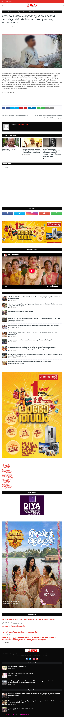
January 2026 (6, 472)
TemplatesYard (12, 714)
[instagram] (32, 213)
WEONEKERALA (25, 714)
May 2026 (5, 467)
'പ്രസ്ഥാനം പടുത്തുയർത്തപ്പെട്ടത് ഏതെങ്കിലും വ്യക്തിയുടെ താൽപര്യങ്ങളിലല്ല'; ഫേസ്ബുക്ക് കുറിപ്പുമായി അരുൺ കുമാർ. (35, 304)
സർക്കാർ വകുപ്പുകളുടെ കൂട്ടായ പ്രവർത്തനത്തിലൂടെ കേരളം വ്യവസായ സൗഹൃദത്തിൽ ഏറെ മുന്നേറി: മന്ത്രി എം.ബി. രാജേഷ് (35, 355)
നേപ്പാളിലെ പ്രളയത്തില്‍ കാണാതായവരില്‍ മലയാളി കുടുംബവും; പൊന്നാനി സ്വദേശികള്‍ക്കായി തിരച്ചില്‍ (29, 362)
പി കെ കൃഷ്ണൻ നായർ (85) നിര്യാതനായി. (9, 150)
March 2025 (6, 485)
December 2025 (7, 474)
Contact (10, 1)
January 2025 (6, 488)
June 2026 (6, 466)
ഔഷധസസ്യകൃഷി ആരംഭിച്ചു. (14, 626)
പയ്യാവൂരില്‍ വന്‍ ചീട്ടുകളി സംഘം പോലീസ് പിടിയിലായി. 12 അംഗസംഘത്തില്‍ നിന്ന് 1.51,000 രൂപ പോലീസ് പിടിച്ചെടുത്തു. (34, 319)
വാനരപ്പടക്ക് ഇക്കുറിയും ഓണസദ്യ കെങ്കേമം (20, 311)
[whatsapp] (56, 213)
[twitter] (19, 213)
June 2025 (6, 481)
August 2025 (6, 479)
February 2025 (7, 486)
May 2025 (5, 482)
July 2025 (5, 480)
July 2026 (6, 465)
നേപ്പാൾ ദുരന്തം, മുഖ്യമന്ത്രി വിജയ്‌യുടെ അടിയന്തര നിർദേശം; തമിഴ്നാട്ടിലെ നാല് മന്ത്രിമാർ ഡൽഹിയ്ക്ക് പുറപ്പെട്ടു (33, 326)
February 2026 (7, 471)
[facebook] (7, 213)
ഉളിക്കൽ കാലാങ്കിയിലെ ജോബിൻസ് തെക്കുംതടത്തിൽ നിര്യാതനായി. (29, 620)
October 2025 (6, 476)
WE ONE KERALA (7, 26)
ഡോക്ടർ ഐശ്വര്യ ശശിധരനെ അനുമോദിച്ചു (20, 632)
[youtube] (44, 213)
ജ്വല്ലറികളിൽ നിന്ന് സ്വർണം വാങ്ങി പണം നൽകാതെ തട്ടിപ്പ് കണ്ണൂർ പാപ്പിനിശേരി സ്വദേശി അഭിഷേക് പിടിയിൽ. (34, 297)
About (6, 1)
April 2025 (6, 484)
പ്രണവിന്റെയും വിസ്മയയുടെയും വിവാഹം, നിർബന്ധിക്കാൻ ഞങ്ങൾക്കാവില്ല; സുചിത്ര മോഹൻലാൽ (32, 333)
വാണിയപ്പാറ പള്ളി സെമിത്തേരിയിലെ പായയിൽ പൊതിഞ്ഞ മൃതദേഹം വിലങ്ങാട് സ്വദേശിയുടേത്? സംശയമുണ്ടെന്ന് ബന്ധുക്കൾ (29, 639)
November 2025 (7, 475)
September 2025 (7, 477)
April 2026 (6, 469)
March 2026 (6, 470)
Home (4, 11)
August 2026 (6, 464)
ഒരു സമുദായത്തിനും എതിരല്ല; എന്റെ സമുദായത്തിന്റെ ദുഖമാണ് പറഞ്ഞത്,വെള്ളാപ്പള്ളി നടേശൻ (31, 150)
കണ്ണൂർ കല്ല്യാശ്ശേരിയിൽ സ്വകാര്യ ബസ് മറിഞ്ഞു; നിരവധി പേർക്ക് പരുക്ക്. (30, 340)
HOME (2, 1)
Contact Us (59, 714)
